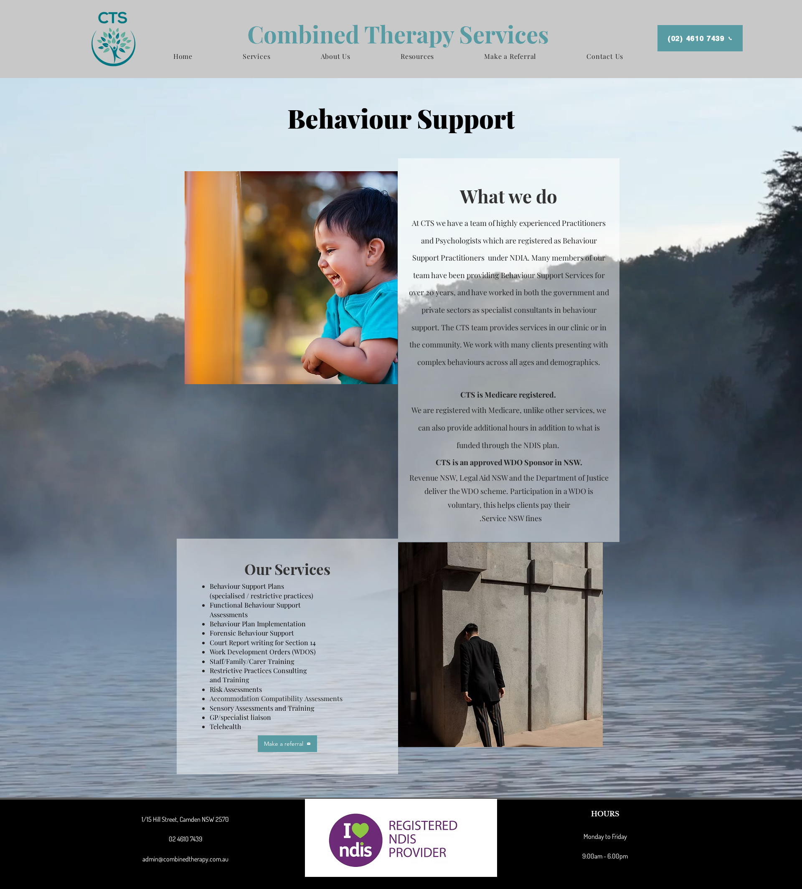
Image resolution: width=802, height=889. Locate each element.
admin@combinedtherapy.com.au (185, 859)
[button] (256, 56)
